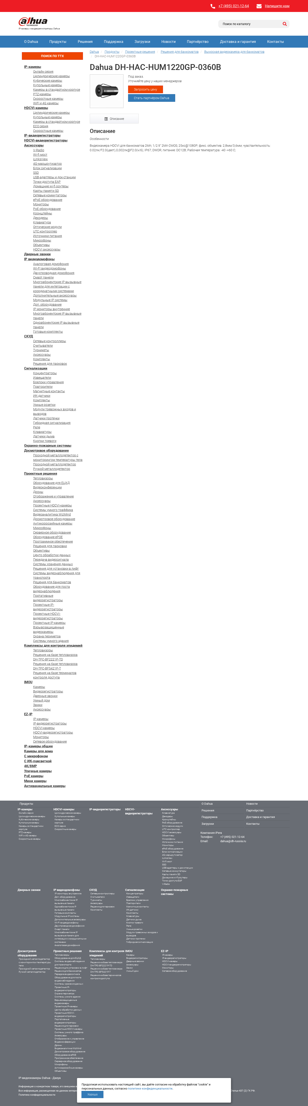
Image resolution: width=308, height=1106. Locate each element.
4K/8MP (30, 766)
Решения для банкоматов (52, 582)
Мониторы (41, 204)
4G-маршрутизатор (47, 163)
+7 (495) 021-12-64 (233, 6)
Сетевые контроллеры (49, 341)
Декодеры (40, 218)
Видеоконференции (47, 487)
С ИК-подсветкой (38, 761)
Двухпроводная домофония (53, 273)
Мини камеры (35, 781)
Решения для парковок (50, 363)
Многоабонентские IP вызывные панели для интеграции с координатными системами (57, 286)
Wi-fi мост (40, 154)
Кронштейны (42, 213)
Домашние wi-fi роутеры (51, 186)
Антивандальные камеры (44, 786)
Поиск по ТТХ (52, 56)
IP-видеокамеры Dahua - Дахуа (39, 1078)
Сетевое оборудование (50, 741)
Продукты (57, 42)
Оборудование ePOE (48, 537)
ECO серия (40, 126)
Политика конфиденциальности (36, 1094)
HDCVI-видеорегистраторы (45, 140)
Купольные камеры (47, 85)
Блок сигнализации (47, 168)
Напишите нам (277, 6)
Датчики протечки (46, 418)
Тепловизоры (43, 478)
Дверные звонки (37, 254)
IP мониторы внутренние (51, 309)
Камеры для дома (38, 751)
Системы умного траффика (53, 510)
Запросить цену (145, 89)
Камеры (39, 687)
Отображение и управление (53, 496)
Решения (85, 42)
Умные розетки (44, 405)
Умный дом (41, 700)
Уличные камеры (38, 771)
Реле (36, 427)
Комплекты (41, 359)
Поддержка (113, 42)
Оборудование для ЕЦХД (51, 483)
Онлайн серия (43, 71)
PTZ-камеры (42, 94)
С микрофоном (36, 756)
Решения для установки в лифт (56, 568)
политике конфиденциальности (150, 1088)
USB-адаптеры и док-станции (54, 177)
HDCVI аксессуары (46, 249)
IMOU (28, 682)
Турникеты (41, 350)
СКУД (28, 336)
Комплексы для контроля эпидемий (53, 646)
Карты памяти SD (46, 191)
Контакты (275, 42)
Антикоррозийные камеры (52, 523)
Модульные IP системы (50, 300)
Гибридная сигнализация (52, 423)
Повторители (43, 386)
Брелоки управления (48, 382)
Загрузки (142, 42)
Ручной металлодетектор (51, 469)
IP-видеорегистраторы (42, 135)
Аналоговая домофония (51, 264)
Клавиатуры (42, 432)
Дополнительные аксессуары (55, 295)
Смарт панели (43, 277)
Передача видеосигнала (51, 559)
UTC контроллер (45, 231)
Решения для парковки (50, 546)
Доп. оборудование (47, 304)
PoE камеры (33, 776)
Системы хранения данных (53, 564)
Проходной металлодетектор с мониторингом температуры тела (35, 962)
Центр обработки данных (52, 555)
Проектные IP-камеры (49, 623)
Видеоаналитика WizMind (52, 514)
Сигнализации (35, 368)
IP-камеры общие (38, 746)
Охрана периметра (47, 636)
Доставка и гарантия (238, 42)
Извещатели (42, 377)
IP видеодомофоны (39, 259)
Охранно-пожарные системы (47, 446)
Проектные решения (40, 474)
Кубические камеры (47, 80)
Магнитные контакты (49, 391)
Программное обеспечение (53, 541)
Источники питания (47, 236)
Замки (37, 705)
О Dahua (31, 42)
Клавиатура (42, 222)
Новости (168, 42)
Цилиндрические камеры (51, 76)
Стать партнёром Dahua (151, 98)
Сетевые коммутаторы (50, 195)
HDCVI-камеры (36, 108)
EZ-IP (28, 714)
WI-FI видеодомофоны (49, 268)
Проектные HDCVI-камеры (52, 505)
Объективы (41, 245)
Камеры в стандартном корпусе (56, 89)
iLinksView (40, 159)
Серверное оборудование (52, 532)
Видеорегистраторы (48, 691)
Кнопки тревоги (44, 441)
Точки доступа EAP (47, 182)
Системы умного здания (51, 641)
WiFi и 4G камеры (46, 103)
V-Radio (38, 150)
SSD (36, 172)
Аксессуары (34, 145)
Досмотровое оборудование (46, 450)
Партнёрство (198, 42)
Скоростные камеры (48, 98)
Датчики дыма (44, 436)
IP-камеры (32, 67)
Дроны (38, 492)
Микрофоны (42, 240)
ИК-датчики (41, 395)
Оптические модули (47, 227)
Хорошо (92, 1094)
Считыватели (43, 345)
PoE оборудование (47, 209)
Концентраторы (45, 373)
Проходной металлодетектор (54, 464)
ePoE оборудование (47, 200)
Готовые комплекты (48, 331)
